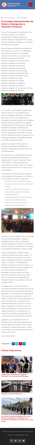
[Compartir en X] (16, 343)
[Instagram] (19, 441)
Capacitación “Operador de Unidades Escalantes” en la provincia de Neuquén (15, 375)
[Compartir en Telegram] (24, 343)
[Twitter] (15, 441)
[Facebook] (11, 441)
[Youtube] (23, 441)
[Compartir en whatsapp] (20, 343)
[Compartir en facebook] (13, 343)
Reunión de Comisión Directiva (11, 394)
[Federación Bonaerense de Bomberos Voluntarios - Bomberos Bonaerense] (17, 5)
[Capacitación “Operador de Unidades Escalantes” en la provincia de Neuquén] (16, 364)
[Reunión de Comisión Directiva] (16, 386)
